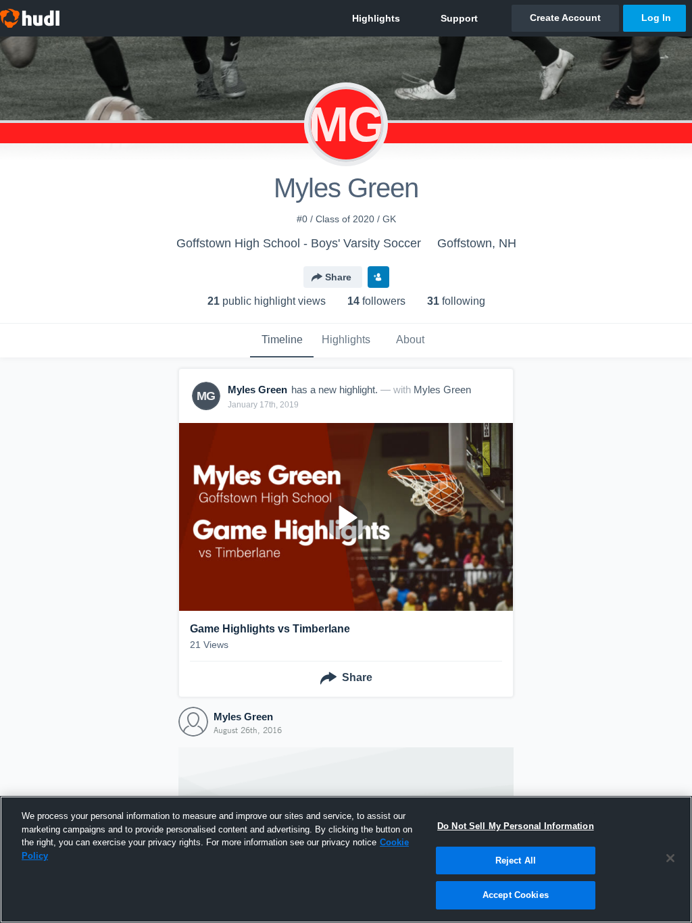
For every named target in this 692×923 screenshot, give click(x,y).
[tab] (282, 340)
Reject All (515, 860)
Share (338, 277)
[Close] (670, 858)
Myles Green (442, 389)
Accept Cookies (516, 895)
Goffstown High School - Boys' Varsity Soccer (298, 243)
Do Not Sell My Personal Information (515, 826)
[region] (346, 859)
